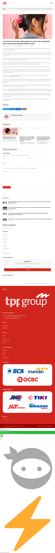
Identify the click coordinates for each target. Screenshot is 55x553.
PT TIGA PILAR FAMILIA (41, 426)
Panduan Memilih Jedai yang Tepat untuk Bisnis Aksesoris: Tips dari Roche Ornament (43, 138)
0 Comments (32, 46)
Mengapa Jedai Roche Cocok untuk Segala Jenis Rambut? (9, 137)
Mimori (5, 241)
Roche (26, 46)
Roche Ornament (6, 48)
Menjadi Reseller (6, 357)
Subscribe (27, 269)
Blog (11, 8)
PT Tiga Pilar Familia (10, 426)
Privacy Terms (49, 426)
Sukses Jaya (6, 248)
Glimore (5, 237)
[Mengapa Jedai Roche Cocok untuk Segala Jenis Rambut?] (10, 131)
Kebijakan (5, 350)
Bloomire (6, 234)
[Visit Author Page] (6, 116)
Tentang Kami (5, 325)
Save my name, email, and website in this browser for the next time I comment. (20, 168)
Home (9, 8)
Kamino (5, 239)
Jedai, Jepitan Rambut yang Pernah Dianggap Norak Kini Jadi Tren (38, 284)
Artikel (4, 352)
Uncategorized (7, 253)
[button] (51, 3)
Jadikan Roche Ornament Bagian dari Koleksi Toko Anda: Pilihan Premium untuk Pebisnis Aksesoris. (27, 138)
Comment (5, 171)
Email (29, 158)
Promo (4, 355)
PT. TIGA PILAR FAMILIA (17, 46)
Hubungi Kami (5, 328)
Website (4, 163)
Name (4, 158)
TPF (5, 251)
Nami (5, 244)
